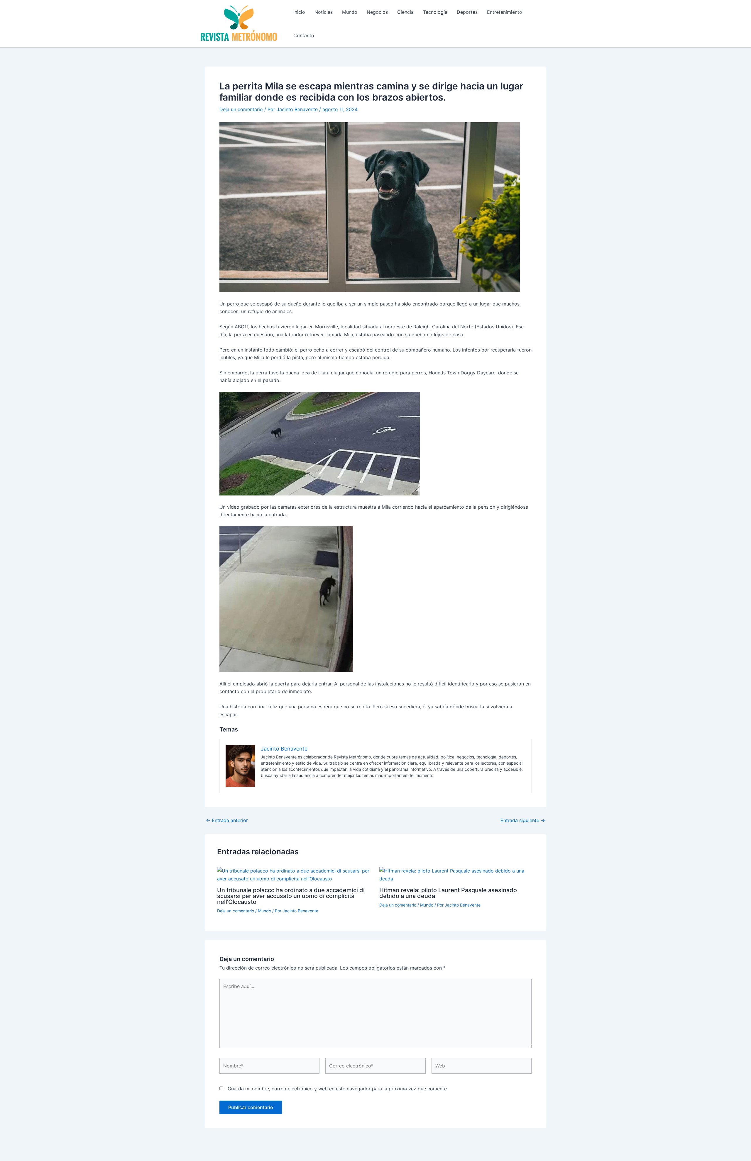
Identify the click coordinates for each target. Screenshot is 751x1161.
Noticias (323, 12)
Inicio (299, 12)
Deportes (467, 12)
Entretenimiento (504, 12)
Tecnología (435, 12)
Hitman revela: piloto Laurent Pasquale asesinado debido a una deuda (448, 893)
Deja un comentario (241, 109)
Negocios (377, 12)
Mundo (349, 12)
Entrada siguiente (522, 820)
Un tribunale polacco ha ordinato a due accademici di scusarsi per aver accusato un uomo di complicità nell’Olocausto (291, 896)
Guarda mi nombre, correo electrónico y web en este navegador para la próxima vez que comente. (338, 1089)
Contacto (303, 35)
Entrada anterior (227, 820)
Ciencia (405, 12)
